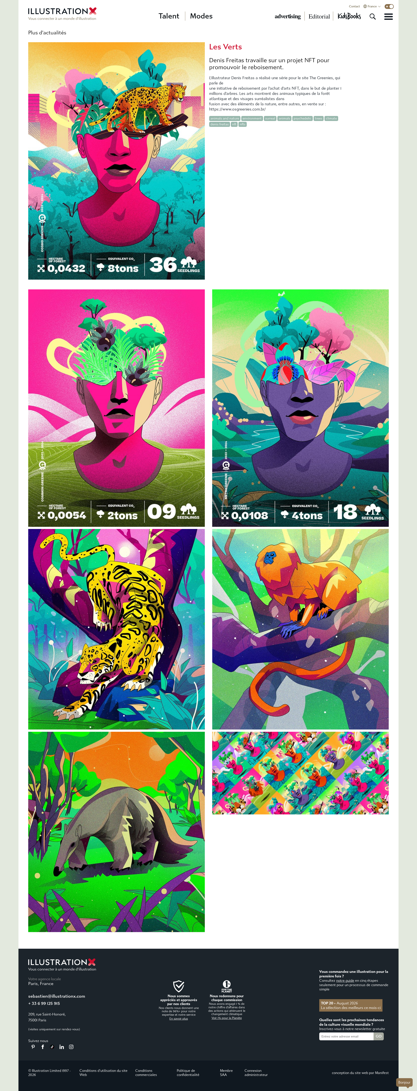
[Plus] (388, 16)
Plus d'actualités (47, 33)
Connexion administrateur (256, 1073)
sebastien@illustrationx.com (56, 996)
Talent (169, 16)
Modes (201, 16)
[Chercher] (372, 16)
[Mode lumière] (389, 6)
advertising (288, 16)
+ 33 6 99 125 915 (44, 1003)
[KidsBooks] (349, 16)
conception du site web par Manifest (360, 1073)
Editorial (319, 16)
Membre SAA (226, 1073)
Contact (354, 6)
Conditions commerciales (146, 1073)
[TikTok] (52, 1048)
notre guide (345, 981)
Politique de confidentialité (188, 1073)
